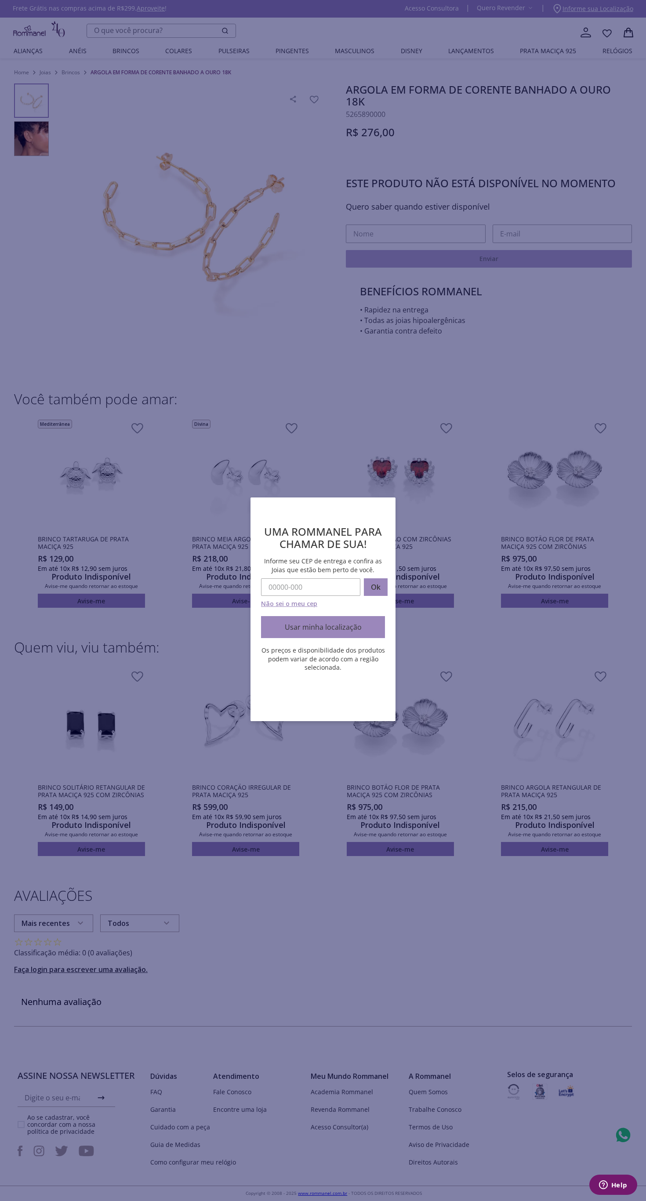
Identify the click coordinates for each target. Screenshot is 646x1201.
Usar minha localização (323, 627)
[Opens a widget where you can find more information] (613, 1186)
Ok (376, 587)
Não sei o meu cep (289, 603)
